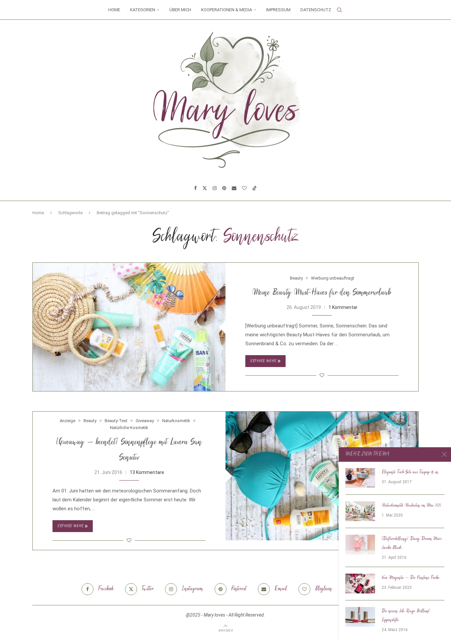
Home (114, 9)
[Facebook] (195, 188)
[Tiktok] (254, 188)
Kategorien (142, 9)
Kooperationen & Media (226, 9)
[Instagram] (215, 188)
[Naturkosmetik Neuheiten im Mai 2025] (360, 511)
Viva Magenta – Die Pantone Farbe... (411, 578)
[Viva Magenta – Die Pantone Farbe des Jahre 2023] (360, 583)
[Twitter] (204, 188)
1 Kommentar (343, 307)
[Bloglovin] (244, 188)
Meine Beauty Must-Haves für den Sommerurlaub (322, 293)
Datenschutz (315, 9)
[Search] (339, 9)
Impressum (278, 9)
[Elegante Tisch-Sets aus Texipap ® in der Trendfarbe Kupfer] (360, 478)
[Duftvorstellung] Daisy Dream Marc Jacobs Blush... (412, 543)
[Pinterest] (224, 188)
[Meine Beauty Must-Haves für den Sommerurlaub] (129, 327)
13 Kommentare (147, 472)
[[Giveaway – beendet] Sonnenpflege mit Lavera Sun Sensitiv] (322, 476)
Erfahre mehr (263, 361)
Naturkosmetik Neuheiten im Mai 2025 (411, 505)
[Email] (234, 188)
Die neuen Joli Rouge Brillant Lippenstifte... (406, 615)
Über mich (180, 9)
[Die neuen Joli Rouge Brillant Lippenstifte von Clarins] (360, 617)
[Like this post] (322, 375)
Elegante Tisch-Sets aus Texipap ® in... (411, 472)
